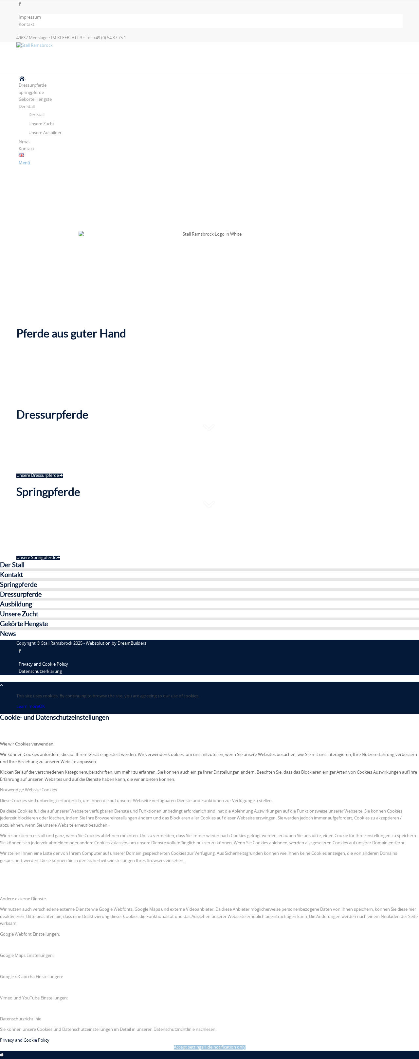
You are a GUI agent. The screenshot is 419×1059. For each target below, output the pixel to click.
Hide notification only (224, 1047)
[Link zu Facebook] (20, 4)
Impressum (30, 17)
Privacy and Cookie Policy (24, 1040)
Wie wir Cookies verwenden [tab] (26, 744)
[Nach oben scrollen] (1, 685)
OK (42, 707)
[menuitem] (211, 17)
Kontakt (26, 25)
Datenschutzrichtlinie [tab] (20, 1019)
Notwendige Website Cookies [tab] (28, 790)
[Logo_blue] (65, 46)
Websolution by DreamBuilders (116, 643)
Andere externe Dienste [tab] (23, 899)
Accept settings (188, 1047)
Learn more (27, 707)
